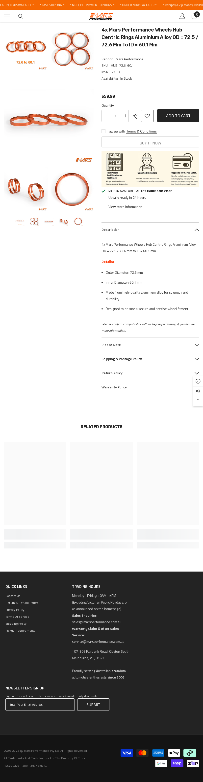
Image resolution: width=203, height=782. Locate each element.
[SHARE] (136, 116)
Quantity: (108, 105)
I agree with (116, 131)
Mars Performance (129, 59)
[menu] (7, 16)
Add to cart (178, 115)
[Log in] (182, 16)
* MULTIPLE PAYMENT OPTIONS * (92, 4)
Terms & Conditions (141, 131)
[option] (19, 221)
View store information (125, 206)
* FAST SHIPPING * (52, 4)
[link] (35, 537)
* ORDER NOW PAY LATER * (138, 4)
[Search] (21, 16)
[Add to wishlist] (147, 116)
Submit (93, 705)
